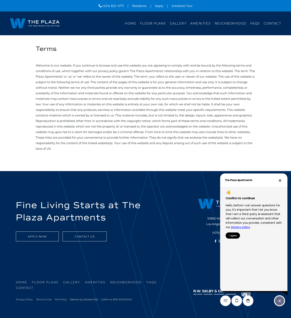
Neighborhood (230, 23)
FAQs (255, 23)
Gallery (178, 23)
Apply (159, 6)
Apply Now (37, 236)
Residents (139, 6)
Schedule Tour (182, 6)
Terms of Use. (44, 299)
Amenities (200, 23)
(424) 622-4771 (113, 6)
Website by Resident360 (84, 299)
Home (130, 23)
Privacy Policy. (24, 299)
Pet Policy (61, 299)
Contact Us (85, 236)
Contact (272, 23)
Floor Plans (153, 23)
